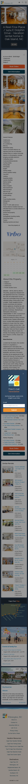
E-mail (5, 402)
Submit (14, 410)
